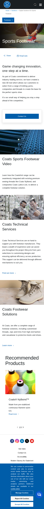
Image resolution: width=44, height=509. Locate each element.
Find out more (8, 273)
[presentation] (17, 427)
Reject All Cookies (22, 498)
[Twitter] (27, 441)
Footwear (7, 20)
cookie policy (15, 489)
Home (7, 10)
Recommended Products (22, 360)
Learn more (7, 345)
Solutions (14, 10)
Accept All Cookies (22, 504)
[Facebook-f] (12, 441)
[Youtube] (32, 441)
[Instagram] (17, 441)
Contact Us (22, 116)
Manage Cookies (22, 493)
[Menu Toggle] (40, 4)
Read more (13, 414)
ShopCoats (23, 56)
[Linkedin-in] (22, 441)
